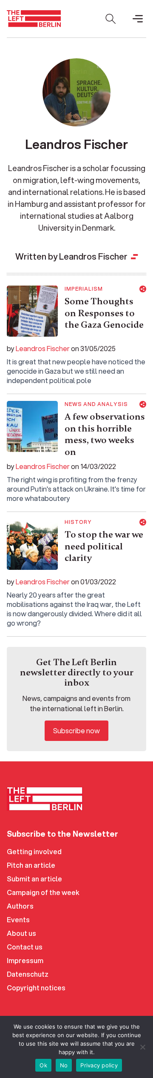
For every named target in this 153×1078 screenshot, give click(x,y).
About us (21, 933)
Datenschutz (27, 974)
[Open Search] (110, 19)
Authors (20, 906)
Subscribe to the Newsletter (62, 833)
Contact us (24, 947)
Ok (43, 1065)
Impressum (25, 960)
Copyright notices (36, 987)
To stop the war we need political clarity (104, 546)
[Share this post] (142, 289)
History (78, 522)
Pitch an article (31, 865)
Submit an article (34, 879)
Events (18, 919)
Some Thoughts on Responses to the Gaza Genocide (104, 313)
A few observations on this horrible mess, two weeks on (105, 434)
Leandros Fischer (43, 348)
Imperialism (84, 289)
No (64, 1065)
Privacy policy (99, 1065)
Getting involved (34, 851)
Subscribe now (76, 730)
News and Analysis (96, 404)
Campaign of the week (43, 892)
